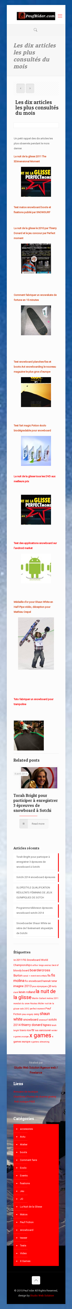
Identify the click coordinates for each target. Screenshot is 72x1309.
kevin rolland (27, 992)
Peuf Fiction (27, 1222)
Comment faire (28, 1160)
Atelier (23, 1144)
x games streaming (40, 1042)
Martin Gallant (39, 998)
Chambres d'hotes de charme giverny (34, 1096)
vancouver (45, 1030)
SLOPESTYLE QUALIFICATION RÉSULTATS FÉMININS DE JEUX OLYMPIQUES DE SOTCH (34, 892)
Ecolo (23, 1167)
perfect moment (37, 1008)
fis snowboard (33, 981)
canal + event (29, 976)
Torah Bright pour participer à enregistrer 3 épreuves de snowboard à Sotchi (35, 803)
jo (49, 986)
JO (21, 1198)
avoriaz (47, 965)
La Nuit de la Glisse (31, 1206)
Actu (22, 1136)
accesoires (26, 1128)
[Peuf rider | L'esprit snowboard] (36, 16)
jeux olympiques (40, 986)
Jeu (22, 1191)
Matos (23, 1214)
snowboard (30, 1019)
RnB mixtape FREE (24, 1101)
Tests (23, 1245)
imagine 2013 (22, 986)
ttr (32, 1030)
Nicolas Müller (37, 1003)
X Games (25, 1261)
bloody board (21, 970)
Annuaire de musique (25, 1091)
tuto (36, 1030)
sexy (36, 1014)
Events (24, 1175)
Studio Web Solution (42, 1295)
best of (55, 965)
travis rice (25, 1030)
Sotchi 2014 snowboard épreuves (35, 877)
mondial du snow (21, 1003)
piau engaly (27, 1014)
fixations (25, 1183)
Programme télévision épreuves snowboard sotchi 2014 (34, 910)
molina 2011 (52, 998)
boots (23, 1152)
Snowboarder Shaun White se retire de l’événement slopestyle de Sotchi (34, 928)
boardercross (40, 970)
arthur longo (38, 965)
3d (14, 960)
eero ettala (42, 976)
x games (40, 1035)
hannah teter (49, 981)
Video (23, 1253)
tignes (47, 1025)
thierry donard (31, 1025)
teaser (23, 1237)
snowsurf (43, 1020)
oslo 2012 (24, 1008)
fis (49, 975)
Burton (17, 975)
